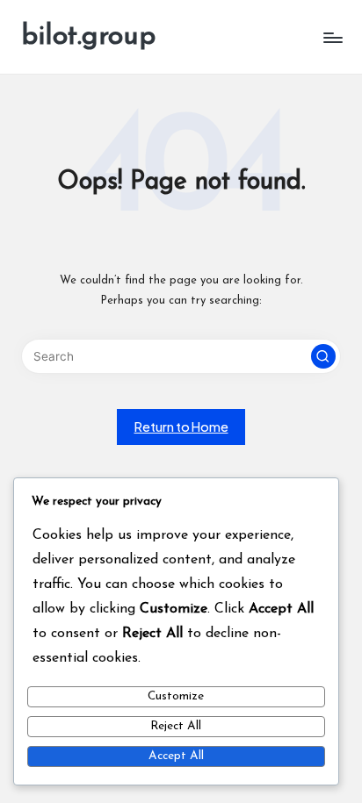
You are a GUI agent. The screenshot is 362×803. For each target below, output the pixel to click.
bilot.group (88, 37)
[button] (323, 356)
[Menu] (332, 37)
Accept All (176, 756)
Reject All (175, 726)
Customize (176, 696)
